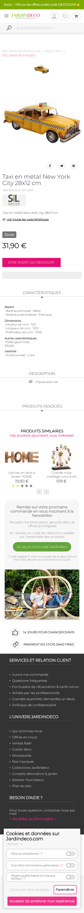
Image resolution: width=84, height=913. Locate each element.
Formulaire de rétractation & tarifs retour (45, 687)
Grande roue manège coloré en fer (61, 476)
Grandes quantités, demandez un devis (43, 699)
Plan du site (21, 786)
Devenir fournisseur (28, 780)
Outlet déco (22, 749)
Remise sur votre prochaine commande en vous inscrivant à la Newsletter (42, 511)
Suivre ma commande (30, 674)
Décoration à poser (18, 55)
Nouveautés (21, 755)
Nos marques (23, 761)
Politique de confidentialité (34, 705)
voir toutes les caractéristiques (27, 219)
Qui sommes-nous (27, 731)
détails (13, 844)
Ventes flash (22, 743)
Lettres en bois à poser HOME (21, 475)
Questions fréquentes (29, 681)
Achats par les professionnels (36, 693)
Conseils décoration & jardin (34, 774)
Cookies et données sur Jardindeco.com (33, 836)
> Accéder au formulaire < (32, 819)
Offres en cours (24, 737)
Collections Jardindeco (30, 768)
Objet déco (53, 51)
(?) (41, 853)
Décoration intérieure (21, 51)
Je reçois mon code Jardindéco (42, 547)
